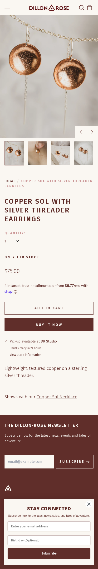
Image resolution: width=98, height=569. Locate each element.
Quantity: (15, 233)
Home (10, 181)
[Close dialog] (88, 504)
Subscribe (49, 553)
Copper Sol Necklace (57, 397)
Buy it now (49, 325)
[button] (82, 8)
